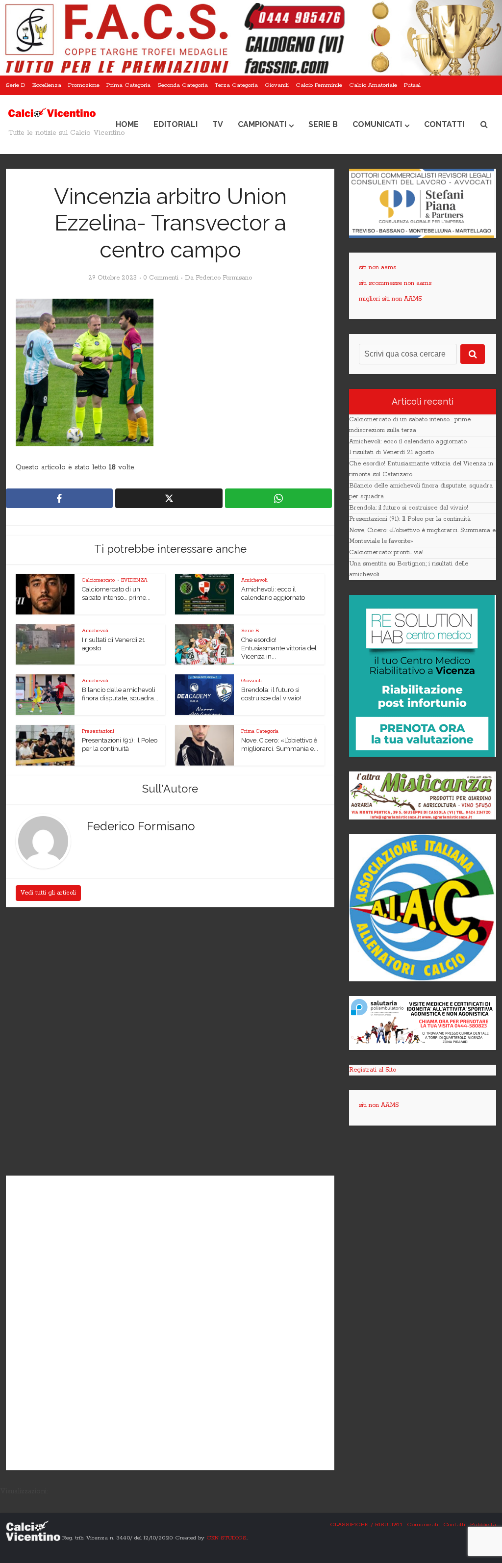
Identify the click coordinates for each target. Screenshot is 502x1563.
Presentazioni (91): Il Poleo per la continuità (410, 519)
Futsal (412, 85)
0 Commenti (160, 278)
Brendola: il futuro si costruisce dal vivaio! (408, 508)
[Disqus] (170, 1042)
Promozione (84, 85)
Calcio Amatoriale (373, 85)
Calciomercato (98, 580)
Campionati (262, 124)
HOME (127, 124)
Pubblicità (483, 1524)
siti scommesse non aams (395, 283)
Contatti (444, 124)
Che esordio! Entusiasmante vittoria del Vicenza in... (279, 648)
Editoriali (175, 124)
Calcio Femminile (319, 85)
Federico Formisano (224, 278)
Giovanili (277, 85)
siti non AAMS (379, 1105)
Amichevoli (254, 580)
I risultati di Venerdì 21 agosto (391, 452)
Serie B (323, 124)
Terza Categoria (236, 85)
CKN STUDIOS (226, 1537)
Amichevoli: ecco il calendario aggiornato (408, 441)
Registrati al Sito (372, 1070)
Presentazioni (98, 731)
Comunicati (377, 124)
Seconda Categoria (182, 85)
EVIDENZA (134, 580)
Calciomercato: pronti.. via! (386, 552)
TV (217, 124)
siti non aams (377, 267)
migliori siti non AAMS (390, 299)
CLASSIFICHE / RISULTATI (366, 1524)
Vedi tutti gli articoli (48, 893)
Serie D (15, 85)
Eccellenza (46, 85)
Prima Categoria (128, 85)
